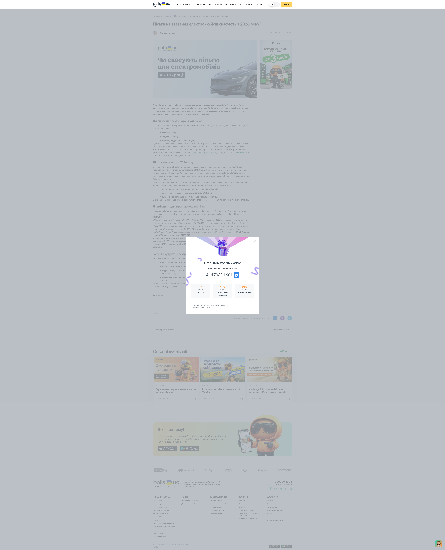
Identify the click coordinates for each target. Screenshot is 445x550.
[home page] (161, 4)
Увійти (286, 4)
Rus (277, 4)
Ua (272, 4)
